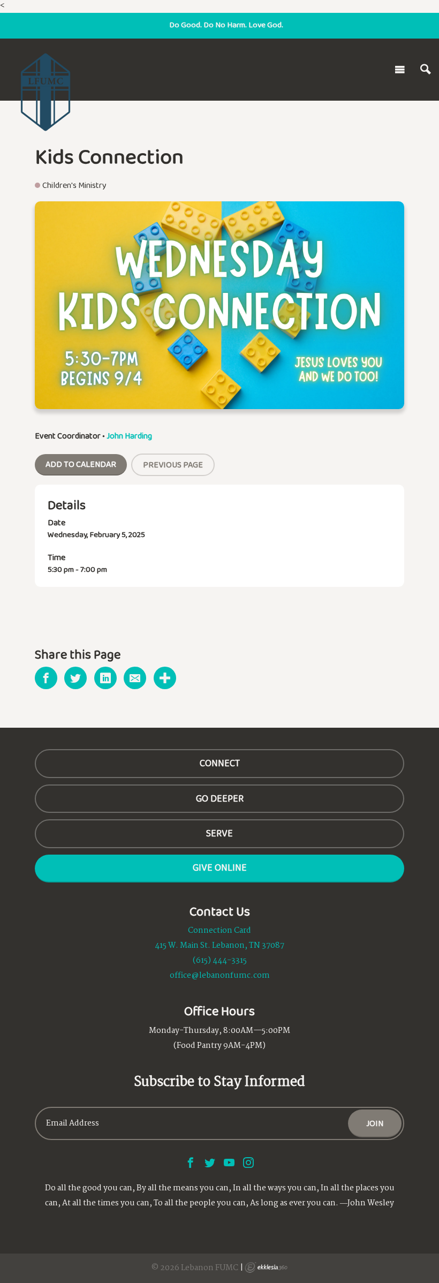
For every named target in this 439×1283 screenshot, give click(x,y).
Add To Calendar (81, 464)
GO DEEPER (220, 798)
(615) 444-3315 (220, 960)
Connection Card (219, 930)
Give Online (220, 867)
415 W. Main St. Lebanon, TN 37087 (219, 945)
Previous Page (173, 464)
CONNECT (220, 763)
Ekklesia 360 (266, 1267)
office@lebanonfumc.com (220, 975)
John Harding (129, 435)
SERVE (219, 833)
